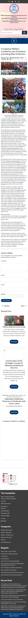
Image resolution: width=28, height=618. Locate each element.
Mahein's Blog (4, 532)
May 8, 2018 (5, 57)
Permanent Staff (5, 513)
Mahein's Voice (5, 537)
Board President (5, 511)
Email (3, 284)
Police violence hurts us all (14, 327)
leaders (18, 208)
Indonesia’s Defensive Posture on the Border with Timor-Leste (14, 401)
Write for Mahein (5, 515)
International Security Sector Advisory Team (12, 572)
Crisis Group (4, 556)
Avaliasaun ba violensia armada (9, 554)
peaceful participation (12, 148)
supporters (21, 138)
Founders (3, 508)
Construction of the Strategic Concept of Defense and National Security (14, 364)
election (9, 196)
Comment (4, 261)
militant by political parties (13, 161)
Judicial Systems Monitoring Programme (11, 575)
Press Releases (5, 542)
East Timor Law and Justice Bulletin (10, 561)
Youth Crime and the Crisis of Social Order (12, 599)
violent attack (11, 120)
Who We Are (4, 506)
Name (3, 275)
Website (3, 294)
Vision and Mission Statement (8, 498)
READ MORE (14, 342)
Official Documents (6, 503)
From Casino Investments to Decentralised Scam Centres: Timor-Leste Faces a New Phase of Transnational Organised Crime (13, 591)
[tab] (14, 41)
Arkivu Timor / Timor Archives (8, 551)
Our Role (3, 501)
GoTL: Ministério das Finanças (8, 570)
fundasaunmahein (16, 57)
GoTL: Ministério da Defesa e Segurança (11, 567)
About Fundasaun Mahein (7, 496)
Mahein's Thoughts (6, 535)
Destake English (5, 530)
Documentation (5, 558)
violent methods (20, 167)
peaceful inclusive (21, 190)
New (2, 540)
